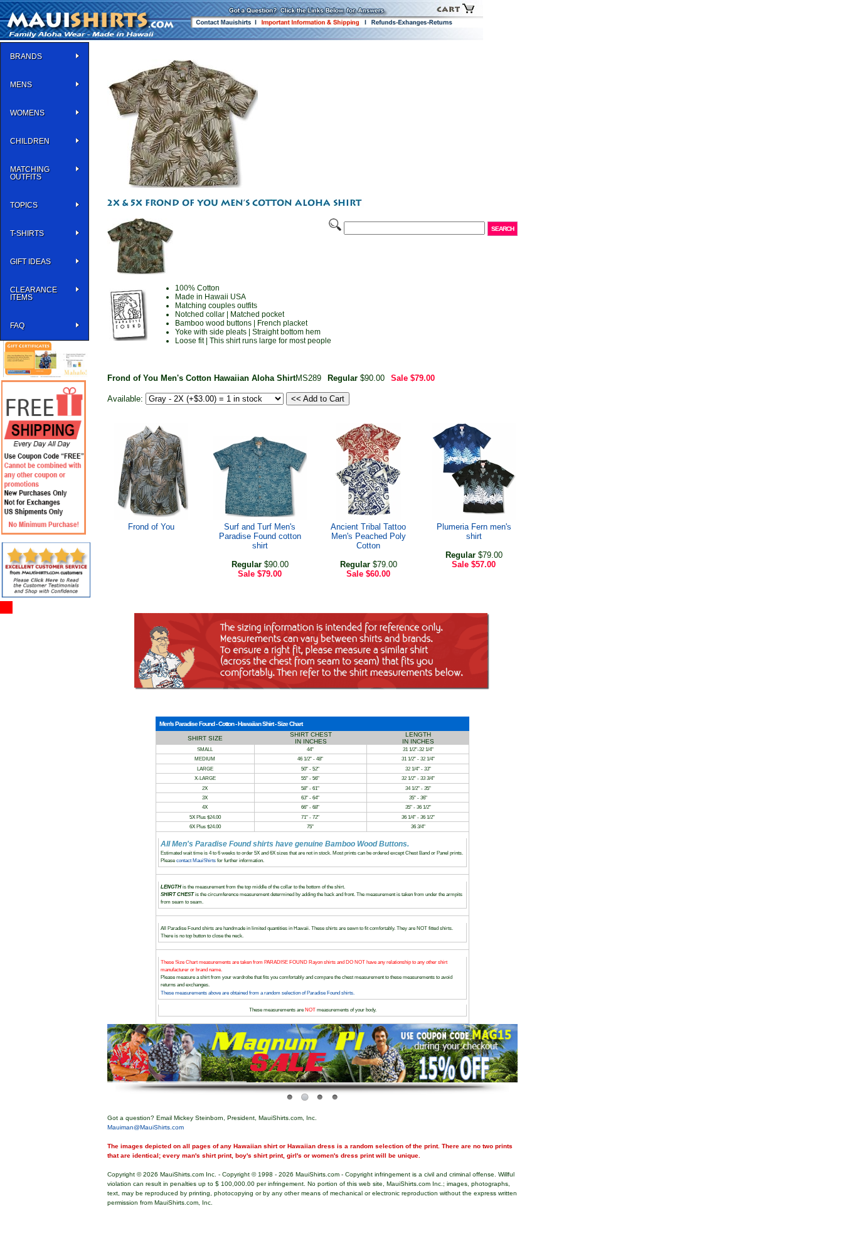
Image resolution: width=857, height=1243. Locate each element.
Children (30, 141)
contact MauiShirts (196, 860)
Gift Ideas (30, 261)
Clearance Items (33, 293)
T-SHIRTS (27, 233)
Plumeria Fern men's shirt (474, 531)
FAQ (17, 325)
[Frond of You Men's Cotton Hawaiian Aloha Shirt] (182, 185)
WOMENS (27, 113)
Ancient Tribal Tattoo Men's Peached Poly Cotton (368, 536)
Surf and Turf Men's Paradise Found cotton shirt (260, 536)
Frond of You (151, 526)
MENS (21, 84)
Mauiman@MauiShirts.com (145, 1127)
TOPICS (24, 205)
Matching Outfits (30, 173)
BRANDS (26, 56)
